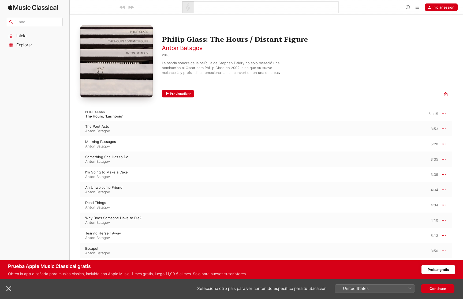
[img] (33, 7)
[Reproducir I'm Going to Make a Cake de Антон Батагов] (75, 174)
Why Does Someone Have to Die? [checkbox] (113, 218)
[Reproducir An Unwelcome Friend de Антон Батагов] (75, 190)
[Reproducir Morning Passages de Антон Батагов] (75, 144)
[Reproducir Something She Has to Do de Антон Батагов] (75, 159)
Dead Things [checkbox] (95, 202)
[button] (35, 36)
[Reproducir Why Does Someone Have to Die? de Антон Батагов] (75, 220)
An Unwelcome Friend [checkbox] (103, 187)
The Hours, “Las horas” (104, 116)
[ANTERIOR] (122, 7)
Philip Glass (95, 112)
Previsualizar (180, 94)
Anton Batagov (182, 47)
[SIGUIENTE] (131, 7)
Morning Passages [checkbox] (100, 141)
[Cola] (417, 7)
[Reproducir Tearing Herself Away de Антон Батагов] (75, 235)
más (277, 73)
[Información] (408, 7)
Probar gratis (438, 269)
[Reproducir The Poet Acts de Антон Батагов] (75, 129)
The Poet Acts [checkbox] (97, 126)
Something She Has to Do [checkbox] (106, 157)
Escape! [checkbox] (91, 248)
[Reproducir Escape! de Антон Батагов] (75, 251)
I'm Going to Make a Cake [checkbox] (106, 172)
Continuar (438, 288)
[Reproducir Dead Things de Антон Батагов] (75, 205)
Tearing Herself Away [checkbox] (103, 233)
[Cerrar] (8, 288)
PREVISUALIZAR (428, 128)
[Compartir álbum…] (445, 94)
